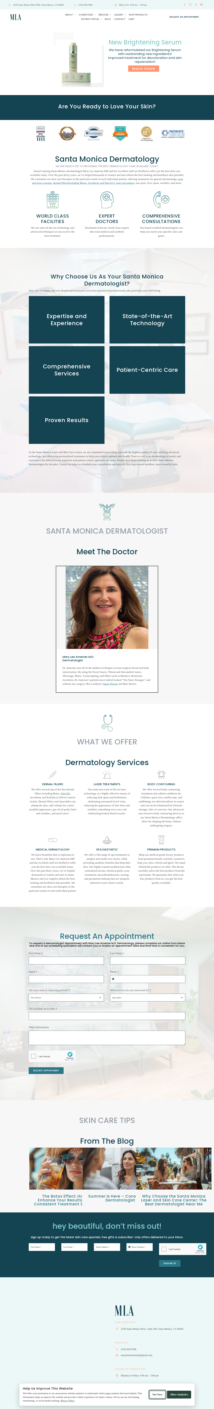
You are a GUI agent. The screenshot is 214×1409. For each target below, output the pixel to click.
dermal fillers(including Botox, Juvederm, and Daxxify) (84, 183)
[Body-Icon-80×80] (161, 769)
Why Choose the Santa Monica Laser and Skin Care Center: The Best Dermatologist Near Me (174, 1200)
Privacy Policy (68, 1400)
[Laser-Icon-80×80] (107, 769)
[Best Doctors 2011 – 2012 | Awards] (173, 133)
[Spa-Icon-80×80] (107, 835)
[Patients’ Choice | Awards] (146, 133)
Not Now (157, 1394)
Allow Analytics (179, 1394)
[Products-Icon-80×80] (161, 835)
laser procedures (124, 183)
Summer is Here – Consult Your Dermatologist (120, 1198)
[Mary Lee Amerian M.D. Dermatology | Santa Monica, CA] (15, 13)
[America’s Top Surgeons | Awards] (120, 133)
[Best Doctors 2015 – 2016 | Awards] (67, 133)
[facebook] (184, 4)
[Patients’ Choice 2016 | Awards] (94, 133)
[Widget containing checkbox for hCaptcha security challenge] (52, 1056)
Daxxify (65, 793)
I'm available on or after (43, 1008)
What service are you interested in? (130, 990)
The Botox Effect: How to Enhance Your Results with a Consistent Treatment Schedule (67, 1200)
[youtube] (201, 4)
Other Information (39, 1027)
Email (33, 971)
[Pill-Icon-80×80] (52, 835)
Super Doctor (110, 683)
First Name (36, 953)
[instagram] (190, 4)
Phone (114, 971)
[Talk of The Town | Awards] (41, 133)
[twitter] (196, 4)
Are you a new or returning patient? (49, 990)
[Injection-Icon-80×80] (52, 769)
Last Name (117, 953)
